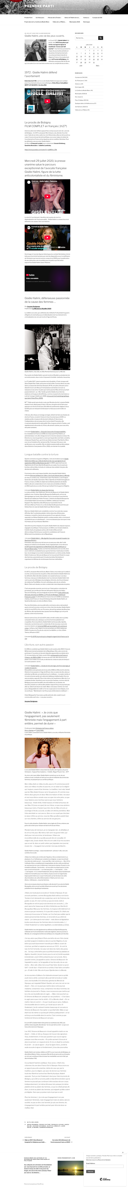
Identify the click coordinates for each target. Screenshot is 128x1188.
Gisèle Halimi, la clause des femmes (42, 490)
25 (98, 59)
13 (77, 56)
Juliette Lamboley (53, 1126)
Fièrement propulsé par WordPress (34, 1184)
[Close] (124, 1152)
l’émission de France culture (44, 728)
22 (85, 59)
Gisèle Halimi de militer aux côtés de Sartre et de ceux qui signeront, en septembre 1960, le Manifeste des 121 (46, 461)
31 (94, 62)
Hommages (86, 22)
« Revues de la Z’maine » (54, 17)
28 (81, 62)
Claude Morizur (44, 33)
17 (93, 56)
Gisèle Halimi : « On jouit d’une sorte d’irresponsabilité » (48, 431)
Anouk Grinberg (32, 1124)
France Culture (45, 1124)
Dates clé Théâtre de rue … (72, 17)
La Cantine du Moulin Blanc (82, 90)
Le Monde (35, 1127)
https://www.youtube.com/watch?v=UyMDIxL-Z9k (41, 149)
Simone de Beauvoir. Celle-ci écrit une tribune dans (49, 475)
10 (94, 53)
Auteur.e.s (86, 17)
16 (89, 56)
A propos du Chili (97, 17)
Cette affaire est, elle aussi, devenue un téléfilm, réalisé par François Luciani (47, 595)
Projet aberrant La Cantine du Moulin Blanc (36, 22)
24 (94, 59)
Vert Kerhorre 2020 (80, 106)
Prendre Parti (39, 6)
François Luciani (57, 1124)
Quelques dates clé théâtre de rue (84, 103)
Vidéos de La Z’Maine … (59, 22)
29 (85, 62)
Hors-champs (29, 730)
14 (81, 56)
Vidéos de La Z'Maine (81, 110)
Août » (97, 65)
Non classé (78, 97)
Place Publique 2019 (81, 100)
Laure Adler (40, 730)
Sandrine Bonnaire (46, 1127)
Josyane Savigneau (39, 1126)
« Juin (80, 65)
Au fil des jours (40, 17)
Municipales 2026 (74, 22)
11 (98, 53)
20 (77, 59)
